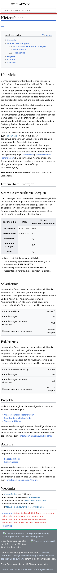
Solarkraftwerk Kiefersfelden (18, 417)
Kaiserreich (12, 135)
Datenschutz (7, 569)
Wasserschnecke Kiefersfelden (19, 414)
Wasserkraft (28, 154)
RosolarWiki (19, 4)
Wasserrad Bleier (12, 421)
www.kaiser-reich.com (35, 500)
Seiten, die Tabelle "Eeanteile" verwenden (22, 516)
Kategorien (6, 513)
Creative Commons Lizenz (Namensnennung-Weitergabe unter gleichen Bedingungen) (27, 555)
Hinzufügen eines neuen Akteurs (21, 479)
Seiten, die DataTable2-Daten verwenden (33, 513)
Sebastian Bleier (12, 458)
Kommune (7, 525)
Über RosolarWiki (23, 569)
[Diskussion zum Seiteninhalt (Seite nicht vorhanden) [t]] (8, 24)
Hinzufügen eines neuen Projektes (35, 435)
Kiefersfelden (10, 494)
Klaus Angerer (11, 461)
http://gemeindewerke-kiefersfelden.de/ (25, 506)
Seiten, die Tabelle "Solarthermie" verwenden (24, 519)
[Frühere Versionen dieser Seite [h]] (47, 24)
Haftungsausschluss (43, 569)
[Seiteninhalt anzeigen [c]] (2, 24)
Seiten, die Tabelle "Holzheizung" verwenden (24, 522)
